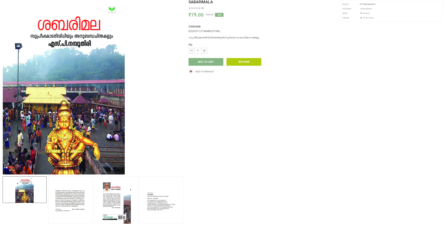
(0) (202, 8)
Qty (190, 44)
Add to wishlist (204, 71)
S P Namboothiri (367, 4)
